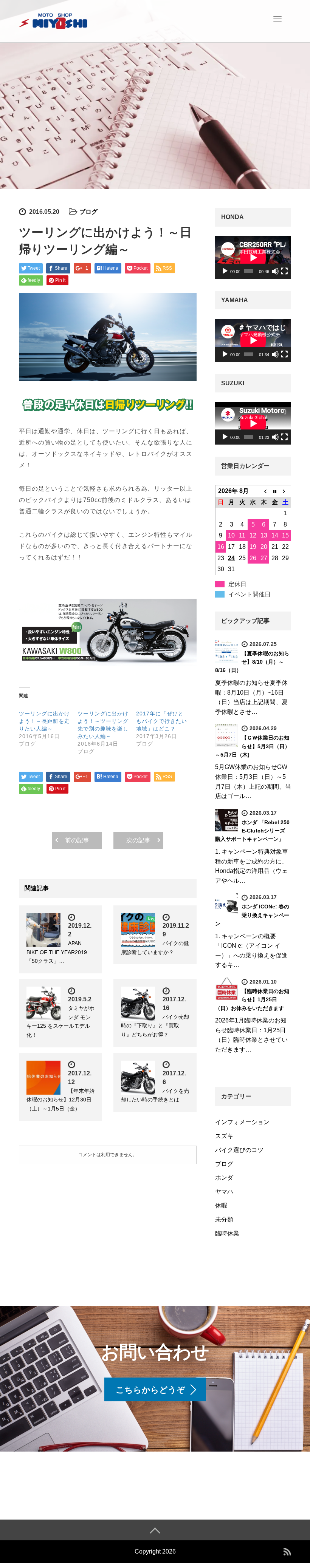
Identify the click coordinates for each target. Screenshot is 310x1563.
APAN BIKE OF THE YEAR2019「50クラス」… (56, 952)
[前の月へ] (264, 490)
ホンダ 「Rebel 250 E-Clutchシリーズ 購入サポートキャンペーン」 (252, 830)
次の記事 (138, 840)
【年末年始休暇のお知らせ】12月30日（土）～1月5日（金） (60, 1100)
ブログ (88, 212)
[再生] (225, 271)
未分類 (224, 1219)
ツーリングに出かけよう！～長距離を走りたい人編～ (44, 721)
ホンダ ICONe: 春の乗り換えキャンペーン (252, 915)
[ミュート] (275, 271)
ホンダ (224, 1177)
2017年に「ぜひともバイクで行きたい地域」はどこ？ (161, 721)
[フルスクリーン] (284, 271)
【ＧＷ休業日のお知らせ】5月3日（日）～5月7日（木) (252, 746)
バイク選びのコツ (239, 1150)
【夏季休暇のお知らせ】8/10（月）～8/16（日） (252, 661)
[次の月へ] (285, 490)
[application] (253, 257)
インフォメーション (242, 1122)
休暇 (221, 1205)
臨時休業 (227, 1233)
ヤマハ (224, 1191)
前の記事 (77, 840)
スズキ (224, 1136)
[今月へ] (274, 490)
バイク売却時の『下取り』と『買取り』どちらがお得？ (155, 1026)
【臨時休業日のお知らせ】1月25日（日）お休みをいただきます (252, 999)
